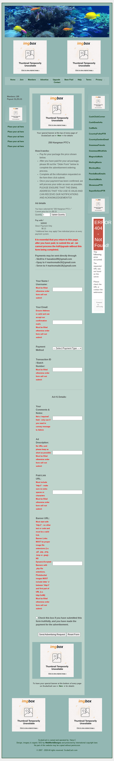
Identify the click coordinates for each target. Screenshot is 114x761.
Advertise (44, 80)
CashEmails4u (95, 122)
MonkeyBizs (95, 168)
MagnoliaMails (96, 156)
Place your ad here (16, 127)
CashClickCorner (97, 116)
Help (80, 80)
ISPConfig (99, 306)
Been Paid (69, 80)
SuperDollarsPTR (97, 191)
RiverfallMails (95, 179)
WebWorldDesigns (53, 743)
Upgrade (56, 80)
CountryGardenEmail (99, 139)
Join (21, 80)
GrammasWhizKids (98, 151)
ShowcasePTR (96, 185)
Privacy (99, 80)
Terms (88, 80)
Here (59, 136)
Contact (57, 82)
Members (32, 80)
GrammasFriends (97, 145)
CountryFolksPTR (97, 134)
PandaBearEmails (97, 174)
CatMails (93, 128)
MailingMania (95, 162)
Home (12, 80)
